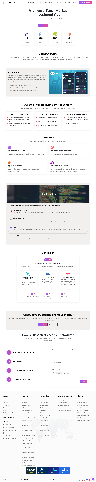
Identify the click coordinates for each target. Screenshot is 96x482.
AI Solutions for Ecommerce (83, 412)
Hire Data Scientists (44, 405)
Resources (67, 2)
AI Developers (43, 400)
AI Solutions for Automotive (83, 420)
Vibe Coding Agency (26, 447)
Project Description (56, 362)
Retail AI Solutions (81, 407)
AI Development (25, 400)
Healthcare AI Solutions (82, 400)
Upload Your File (56, 369)
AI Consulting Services (27, 410)
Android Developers (45, 415)
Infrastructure (6, 405)
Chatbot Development (27, 412)
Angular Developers (44, 422)
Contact (5, 410)
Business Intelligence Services (29, 450)
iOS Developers (43, 410)
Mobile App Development (64, 400)
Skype (71, 355)
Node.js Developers (44, 430)
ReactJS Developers (44, 425)
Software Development (63, 405)
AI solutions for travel (82, 417)
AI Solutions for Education (83, 415)
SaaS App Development (64, 407)
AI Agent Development (27, 420)
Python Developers (44, 435)
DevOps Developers (45, 407)
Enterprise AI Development (28, 417)
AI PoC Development (27, 460)
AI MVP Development (27, 462)
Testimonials (6, 407)
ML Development (26, 407)
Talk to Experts (85, 2)
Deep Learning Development (28, 435)
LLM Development (26, 422)
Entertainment (80, 422)
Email (71, 349)
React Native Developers (46, 417)
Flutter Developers (44, 420)
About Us (5, 400)
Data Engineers (43, 412)
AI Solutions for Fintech (82, 405)
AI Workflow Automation (28, 452)
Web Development (62, 402)
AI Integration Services (27, 430)
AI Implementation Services (28, 465)
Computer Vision (26, 415)
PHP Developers (44, 428)
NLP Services (25, 425)
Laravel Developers (44, 433)
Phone (53, 355)
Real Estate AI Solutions (82, 410)
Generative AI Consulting (28, 457)
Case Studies (59, 2)
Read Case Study (43, 26)
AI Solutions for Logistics (83, 402)
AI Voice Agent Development (28, 438)
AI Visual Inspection (26, 455)
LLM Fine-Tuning (26, 440)
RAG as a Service (26, 428)
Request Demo (52, 324)
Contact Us (54, 26)
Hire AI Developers (48, 2)
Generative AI (25, 402)
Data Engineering (26, 405)
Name (53, 349)
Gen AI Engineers (44, 402)
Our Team (5, 402)
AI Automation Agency (27, 433)
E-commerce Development (64, 410)
